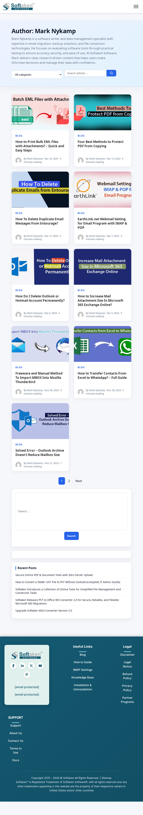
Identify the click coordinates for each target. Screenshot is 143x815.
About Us (15, 733)
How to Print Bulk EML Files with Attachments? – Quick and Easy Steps (39, 146)
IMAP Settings (82, 670)
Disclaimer (127, 654)
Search (71, 535)
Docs (15, 760)
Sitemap (106, 777)
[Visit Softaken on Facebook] (13, 665)
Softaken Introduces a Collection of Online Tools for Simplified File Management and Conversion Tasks (68, 591)
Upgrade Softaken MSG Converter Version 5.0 (43, 610)
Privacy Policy (127, 688)
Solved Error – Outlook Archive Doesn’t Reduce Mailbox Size (39, 452)
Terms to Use (16, 750)
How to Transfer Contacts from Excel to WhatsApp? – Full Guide (102, 375)
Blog (19, 135)
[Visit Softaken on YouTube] (40, 665)
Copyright (37, 777)
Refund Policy (127, 676)
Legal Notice (127, 664)
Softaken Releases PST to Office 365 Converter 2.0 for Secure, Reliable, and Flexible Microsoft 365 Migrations (67, 601)
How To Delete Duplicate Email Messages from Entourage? (39, 221)
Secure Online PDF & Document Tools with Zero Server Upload (54, 575)
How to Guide (83, 662)
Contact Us (15, 741)
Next (78, 481)
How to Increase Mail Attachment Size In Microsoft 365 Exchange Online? (100, 300)
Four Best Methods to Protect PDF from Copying (100, 144)
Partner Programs (127, 700)
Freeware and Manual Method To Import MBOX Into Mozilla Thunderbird (39, 377)
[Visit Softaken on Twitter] (31, 665)
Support (15, 725)
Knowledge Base (83, 677)
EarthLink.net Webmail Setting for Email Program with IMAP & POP (102, 223)
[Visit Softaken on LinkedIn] (22, 665)
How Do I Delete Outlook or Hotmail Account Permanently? (40, 298)
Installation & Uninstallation (82, 687)
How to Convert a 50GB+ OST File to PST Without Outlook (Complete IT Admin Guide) (67, 582)
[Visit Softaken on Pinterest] (26, 674)
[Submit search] (111, 73)
